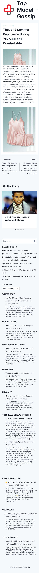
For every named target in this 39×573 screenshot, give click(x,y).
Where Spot (8, 294)
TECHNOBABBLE (10, 537)
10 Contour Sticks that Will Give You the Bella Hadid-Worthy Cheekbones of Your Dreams (29, 166)
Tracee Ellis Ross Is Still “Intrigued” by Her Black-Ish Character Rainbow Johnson (9, 166)
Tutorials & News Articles (16, 415)
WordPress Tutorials (14, 345)
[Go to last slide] (5, 209)
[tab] (15, 229)
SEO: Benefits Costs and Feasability (19, 419)
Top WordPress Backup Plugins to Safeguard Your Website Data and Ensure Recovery (18, 301)
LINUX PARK (8, 369)
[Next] (33, 209)
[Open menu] (37, 9)
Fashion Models (8, 26)
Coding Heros (9, 322)
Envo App (7, 392)
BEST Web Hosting (11, 478)
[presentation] (19, 202)
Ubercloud (8, 510)
